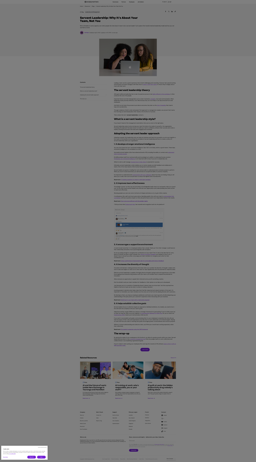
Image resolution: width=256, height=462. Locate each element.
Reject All (31, 457)
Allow (41, 457)
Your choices (5, 457)
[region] (24, 453)
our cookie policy (12, 453)
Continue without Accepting (42, 447)
